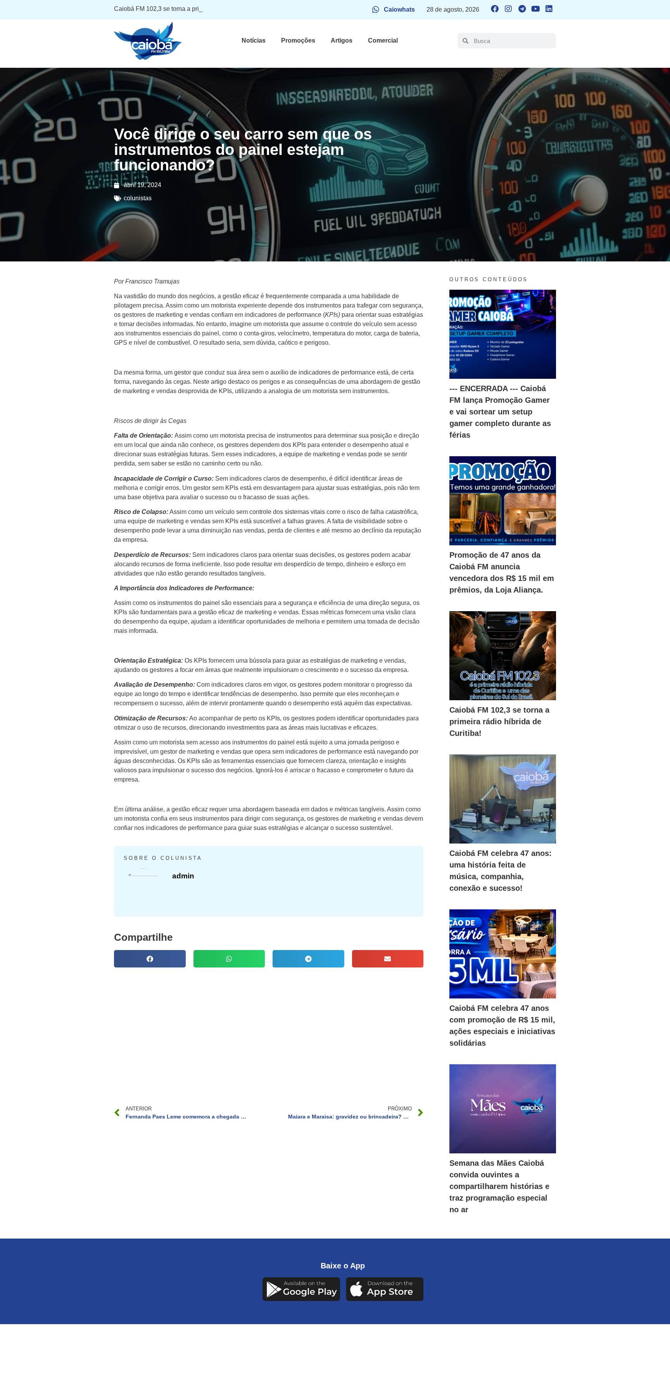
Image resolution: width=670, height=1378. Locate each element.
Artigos (341, 40)
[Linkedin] (549, 9)
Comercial (383, 40)
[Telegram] (522, 9)
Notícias (254, 40)
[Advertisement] (268, 1029)
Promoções (298, 40)
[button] (150, 958)
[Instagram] (508, 9)
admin (183, 876)
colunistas (138, 198)
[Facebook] (495, 9)
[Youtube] (535, 9)
